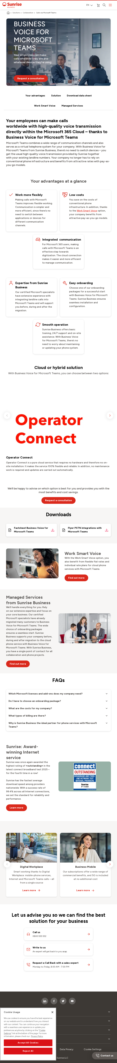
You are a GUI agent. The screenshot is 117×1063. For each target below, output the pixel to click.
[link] (87, 211)
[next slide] (110, 415)
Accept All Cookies (28, 1043)
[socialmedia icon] (72, 1001)
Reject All (28, 1051)
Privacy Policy (37, 1036)
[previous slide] (7, 415)
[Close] (52, 1012)
